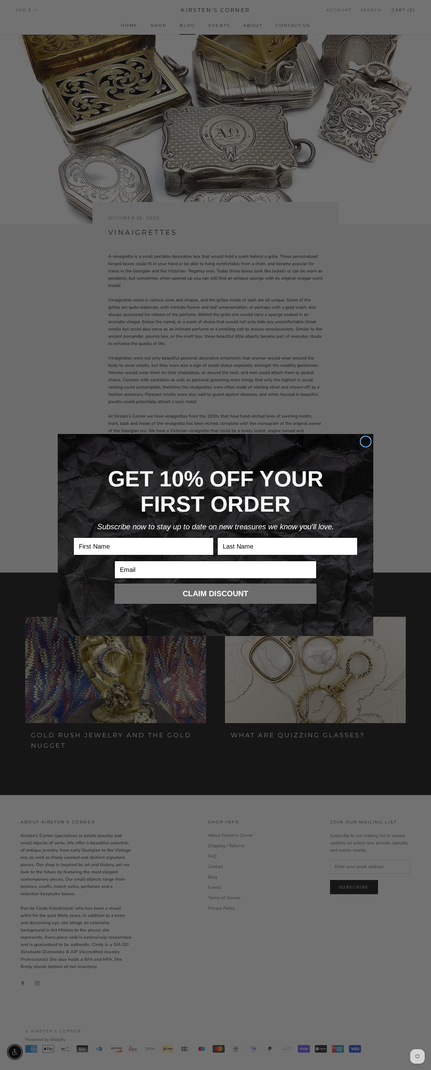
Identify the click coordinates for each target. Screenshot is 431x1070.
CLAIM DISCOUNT (215, 593)
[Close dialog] (366, 442)
